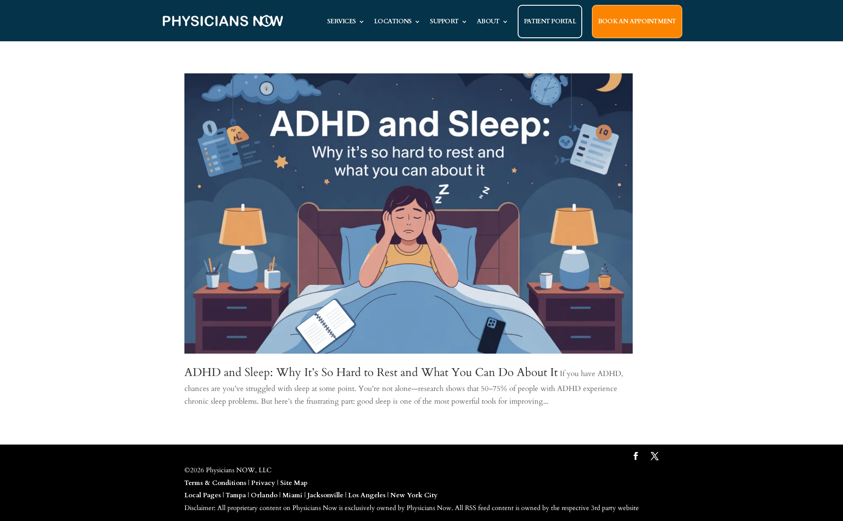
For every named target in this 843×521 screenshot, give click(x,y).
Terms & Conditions (215, 482)
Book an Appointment (637, 21)
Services (341, 21)
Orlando (264, 495)
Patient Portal (550, 21)
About (488, 21)
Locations (392, 21)
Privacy (263, 482)
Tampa (236, 495)
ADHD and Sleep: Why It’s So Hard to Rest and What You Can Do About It (371, 372)
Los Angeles (366, 495)
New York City (414, 495)
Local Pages (202, 495)
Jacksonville (325, 495)
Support (444, 21)
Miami (292, 495)
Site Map (293, 482)
